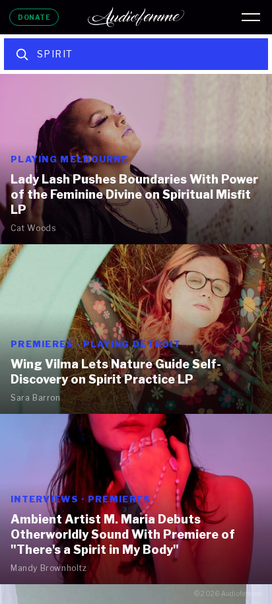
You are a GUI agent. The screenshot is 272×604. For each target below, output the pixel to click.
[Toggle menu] (250, 17)
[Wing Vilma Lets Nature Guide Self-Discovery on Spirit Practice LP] (136, 329)
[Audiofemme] (136, 17)
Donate (34, 17)
